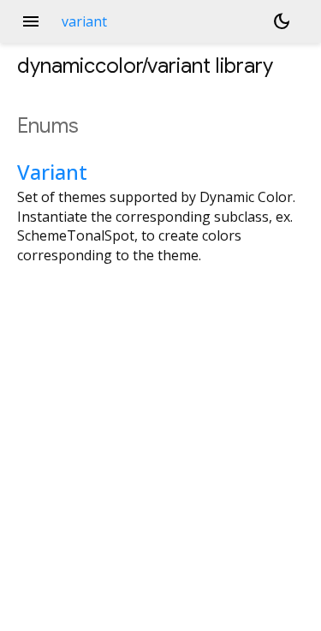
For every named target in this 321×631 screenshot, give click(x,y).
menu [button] (31, 21)
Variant (52, 172)
